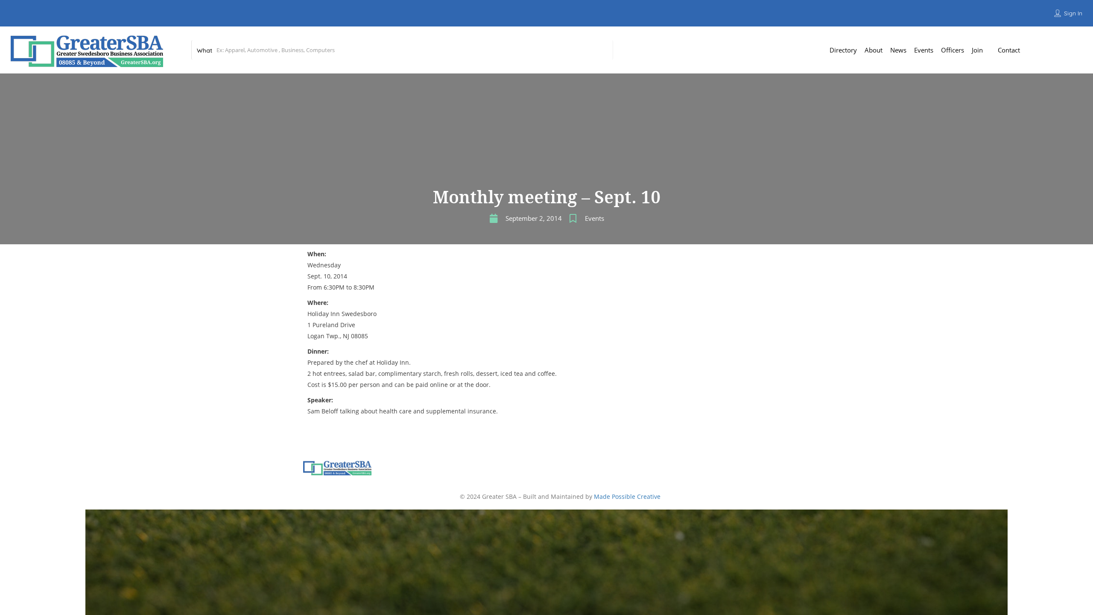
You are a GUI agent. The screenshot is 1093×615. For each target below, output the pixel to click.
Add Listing (1063, 49)
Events (594, 218)
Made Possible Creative (627, 496)
